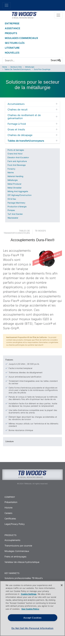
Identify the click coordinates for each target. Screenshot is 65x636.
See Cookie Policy (30, 609)
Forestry (11, 169)
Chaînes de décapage (20, 135)
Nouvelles (12, 52)
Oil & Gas (12, 199)
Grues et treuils (16, 129)
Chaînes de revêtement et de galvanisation (24, 117)
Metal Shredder (15, 188)
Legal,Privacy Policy (15, 524)
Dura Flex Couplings (42, 69)
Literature (12, 47)
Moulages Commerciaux (21, 38)
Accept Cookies (32, 617)
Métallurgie (29, 67)
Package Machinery (16, 203)
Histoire (8, 507)
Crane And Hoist (15, 154)
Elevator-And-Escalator (18, 157)
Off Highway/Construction (19, 195)
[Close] (61, 585)
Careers (8, 513)
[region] (32, 608)
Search (54, 60)
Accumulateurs (16, 103)
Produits (11, 33)
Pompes (11, 210)
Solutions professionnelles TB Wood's (24, 578)
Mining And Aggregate (18, 191)
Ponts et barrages (16, 150)
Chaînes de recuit (18, 109)
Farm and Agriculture (17, 161)
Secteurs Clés (14, 42)
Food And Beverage (17, 165)
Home (4, 67)
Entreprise (12, 23)
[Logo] (24, 14)
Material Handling (15, 176)
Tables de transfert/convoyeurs (17, 69)
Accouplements (12, 540)
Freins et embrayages (15, 556)
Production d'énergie (17, 206)
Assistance (12, 28)
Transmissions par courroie (18, 545)
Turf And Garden (15, 214)
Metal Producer (14, 184)
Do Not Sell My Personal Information (32, 628)
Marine (11, 172)
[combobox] (25, 60)
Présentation (11, 502)
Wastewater (13, 218)
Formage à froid (17, 123)
